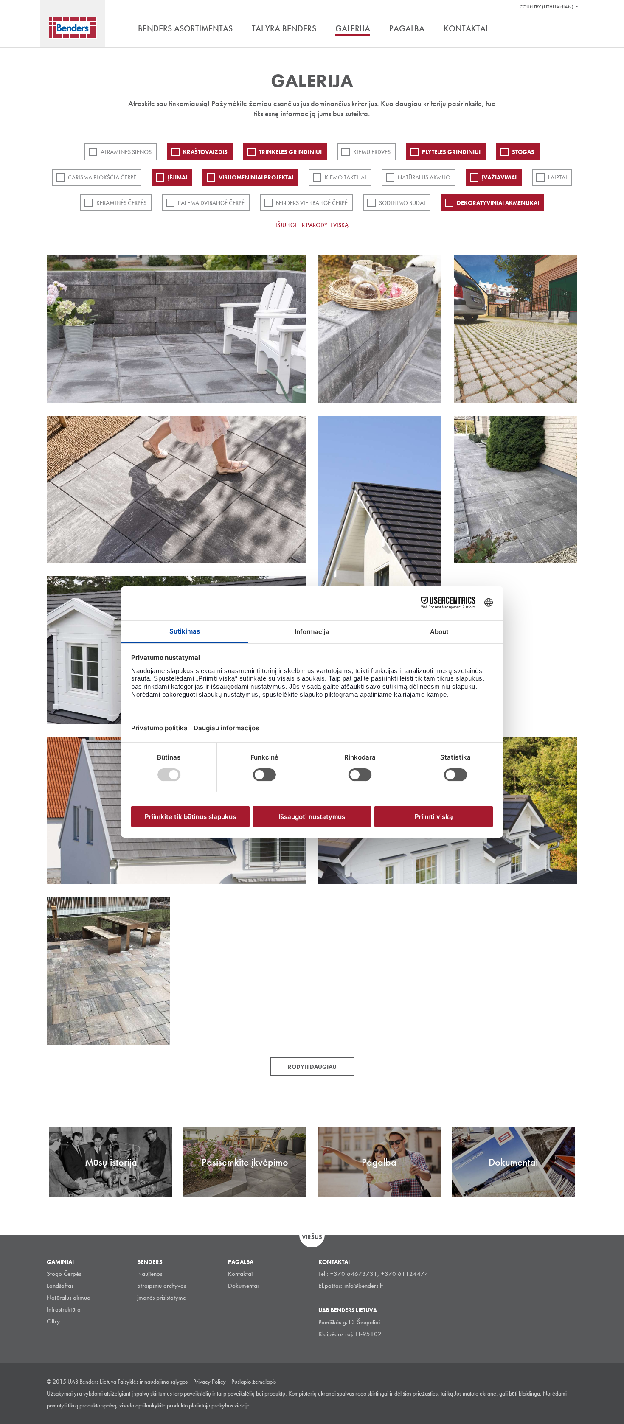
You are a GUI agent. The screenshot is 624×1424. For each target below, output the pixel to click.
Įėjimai (177, 177)
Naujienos (149, 1274)
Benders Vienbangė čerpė (312, 203)
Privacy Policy (209, 1381)
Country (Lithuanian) (546, 6)
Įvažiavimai (499, 177)
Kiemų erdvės (372, 152)
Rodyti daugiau (312, 1067)
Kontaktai (240, 1274)
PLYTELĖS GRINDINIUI (451, 152)
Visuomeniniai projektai (256, 177)
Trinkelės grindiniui (290, 152)
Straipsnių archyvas (161, 1285)
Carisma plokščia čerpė (102, 177)
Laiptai (557, 177)
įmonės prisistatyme (161, 1297)
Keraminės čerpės (121, 203)
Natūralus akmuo (424, 177)
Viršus (312, 1237)
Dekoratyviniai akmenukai (498, 203)
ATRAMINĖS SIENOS (126, 152)
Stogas (523, 152)
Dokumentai (243, 1285)
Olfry (53, 1321)
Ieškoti (571, 29)
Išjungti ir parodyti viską (312, 225)
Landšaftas (60, 1285)
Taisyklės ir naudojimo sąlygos (153, 1381)
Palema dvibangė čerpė (211, 203)
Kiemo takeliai (345, 177)
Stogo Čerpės (64, 1274)
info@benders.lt (363, 1285)
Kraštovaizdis (205, 152)
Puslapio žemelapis (253, 1381)
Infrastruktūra (64, 1309)
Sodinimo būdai (402, 203)
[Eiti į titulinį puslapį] (73, 28)
